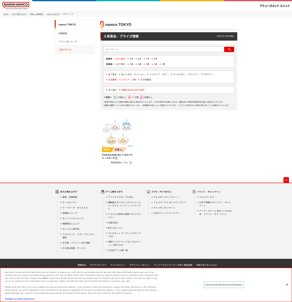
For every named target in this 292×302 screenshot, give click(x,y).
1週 (163, 64)
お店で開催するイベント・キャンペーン (215, 204)
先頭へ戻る (286, 180)
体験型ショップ (69, 213)
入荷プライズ (65, 49)
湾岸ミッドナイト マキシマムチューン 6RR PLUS (124, 243)
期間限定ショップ (70, 223)
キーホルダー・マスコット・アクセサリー (193, 74)
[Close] (287, 284)
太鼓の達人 (113, 222)
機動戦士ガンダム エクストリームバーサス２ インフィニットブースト (124, 205)
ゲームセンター (69, 202)
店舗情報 (63, 33)
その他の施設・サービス (74, 248)
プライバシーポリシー (139, 265)
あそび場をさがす (68, 191)
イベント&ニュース (68, 41)
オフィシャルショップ (73, 218)
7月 (147, 58)
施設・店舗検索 (69, 197)
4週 (139, 64)
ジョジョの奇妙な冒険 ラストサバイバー (124, 216)
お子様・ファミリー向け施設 (76, 242)
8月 (139, 58)
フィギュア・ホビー (158, 74)
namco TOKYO (67, 24)
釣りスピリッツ (115, 228)
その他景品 (145, 79)
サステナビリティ (98, 265)
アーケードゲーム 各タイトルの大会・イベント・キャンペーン (215, 212)
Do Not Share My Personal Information (223, 284)
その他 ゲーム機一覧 (118, 250)
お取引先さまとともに (206, 265)
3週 (147, 64)
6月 (155, 58)
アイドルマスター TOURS (120, 197)
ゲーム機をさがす (114, 191)
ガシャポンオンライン (164, 207)
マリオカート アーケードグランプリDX (124, 235)
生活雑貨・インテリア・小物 (122, 79)
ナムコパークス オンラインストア (170, 202)
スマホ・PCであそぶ (161, 191)
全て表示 (121, 58)
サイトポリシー (118, 265)
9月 (131, 58)
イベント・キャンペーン (208, 191)
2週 (155, 64)
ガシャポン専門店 (70, 229)
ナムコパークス (206, 197)
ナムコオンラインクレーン (166, 197)
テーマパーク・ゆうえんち (75, 207)
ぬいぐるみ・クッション (133, 74)
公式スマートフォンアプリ (166, 213)
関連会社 (82, 265)
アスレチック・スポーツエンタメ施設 (78, 236)
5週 (131, 64)
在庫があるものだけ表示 (133, 90)
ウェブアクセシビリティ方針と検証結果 (173, 265)
